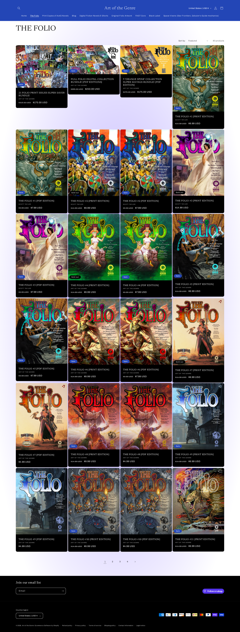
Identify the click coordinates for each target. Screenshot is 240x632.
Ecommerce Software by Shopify (47, 625)
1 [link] (105, 561)
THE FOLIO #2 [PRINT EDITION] (90, 201)
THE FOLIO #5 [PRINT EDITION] (194, 284)
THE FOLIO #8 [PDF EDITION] (141, 455)
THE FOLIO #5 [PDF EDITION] (36, 369)
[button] (19, 8)
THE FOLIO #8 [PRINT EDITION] (90, 455)
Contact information (125, 625)
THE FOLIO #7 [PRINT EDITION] (194, 370)
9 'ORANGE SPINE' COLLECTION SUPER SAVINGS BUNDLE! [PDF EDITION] (142, 82)
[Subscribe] (63, 591)
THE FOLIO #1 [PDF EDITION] (36, 201)
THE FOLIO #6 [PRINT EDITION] (90, 370)
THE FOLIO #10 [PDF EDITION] (141, 539)
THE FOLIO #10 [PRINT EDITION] (91, 539)
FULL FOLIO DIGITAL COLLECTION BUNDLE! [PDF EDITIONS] (92, 80)
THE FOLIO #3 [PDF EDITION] (36, 285)
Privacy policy (80, 625)
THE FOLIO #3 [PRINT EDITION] (194, 201)
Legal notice (140, 625)
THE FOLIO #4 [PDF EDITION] (141, 285)
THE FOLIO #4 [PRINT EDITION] (90, 285)
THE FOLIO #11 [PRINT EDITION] (195, 539)
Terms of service (95, 625)
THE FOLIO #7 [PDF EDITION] (36, 455)
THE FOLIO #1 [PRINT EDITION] (194, 117)
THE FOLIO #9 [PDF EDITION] (36, 539)
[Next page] (135, 562)
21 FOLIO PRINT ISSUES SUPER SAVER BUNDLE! (42, 94)
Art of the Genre (28, 625)
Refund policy (67, 625)
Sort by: (182, 41)
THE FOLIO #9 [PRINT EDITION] (194, 455)
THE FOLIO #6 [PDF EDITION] (141, 370)
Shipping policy (110, 625)
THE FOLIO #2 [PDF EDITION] (141, 201)
